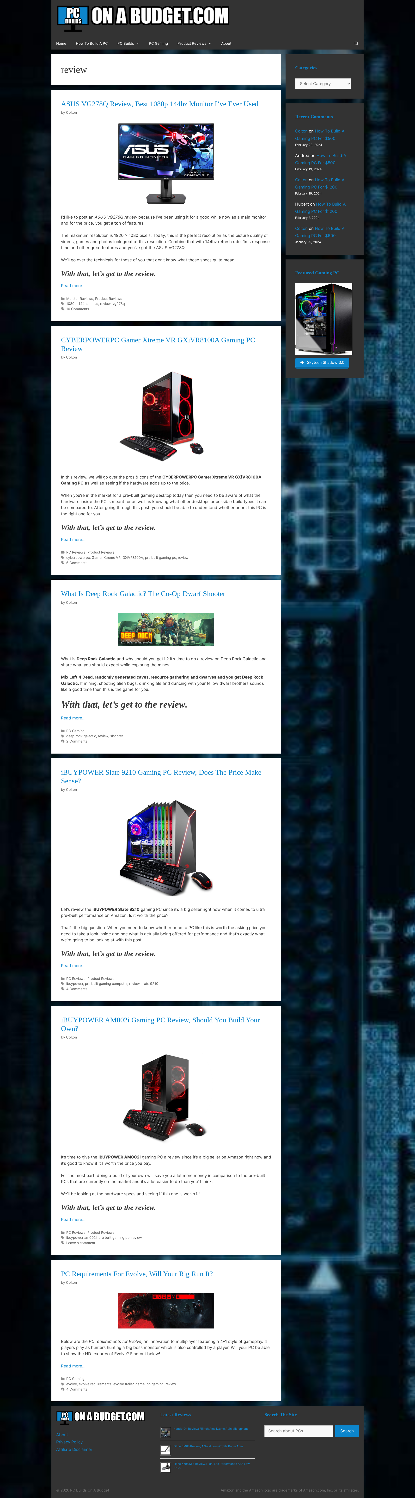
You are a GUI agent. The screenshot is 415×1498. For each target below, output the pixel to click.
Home (61, 43)
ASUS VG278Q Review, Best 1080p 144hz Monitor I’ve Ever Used (159, 104)
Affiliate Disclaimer (74, 1449)
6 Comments (76, 563)
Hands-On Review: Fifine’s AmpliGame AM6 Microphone (211, 1428)
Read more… (73, 285)
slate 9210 (149, 984)
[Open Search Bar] (356, 44)
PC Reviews (75, 552)
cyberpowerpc (78, 557)
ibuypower (74, 984)
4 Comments (76, 989)
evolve (71, 1384)
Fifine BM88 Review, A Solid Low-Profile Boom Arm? (208, 1446)
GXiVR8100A (132, 557)
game (140, 1384)
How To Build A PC (92, 43)
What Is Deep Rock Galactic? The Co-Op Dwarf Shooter (143, 594)
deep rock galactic (81, 736)
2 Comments (76, 741)
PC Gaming (158, 43)
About (226, 43)
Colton (301, 131)
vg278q (118, 304)
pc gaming (155, 1384)
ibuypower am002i (81, 1237)
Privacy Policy (69, 1442)
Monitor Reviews (79, 298)
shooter (116, 736)
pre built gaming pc (160, 557)
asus (94, 304)
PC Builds (125, 43)
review (105, 304)
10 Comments (77, 309)
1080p (71, 304)
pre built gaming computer (106, 984)
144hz (84, 304)
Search (347, 1431)
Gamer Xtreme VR (106, 557)
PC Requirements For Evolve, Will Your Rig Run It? (137, 1274)
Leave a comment (80, 1243)
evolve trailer (123, 1384)
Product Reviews (191, 43)
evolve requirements (95, 1384)
